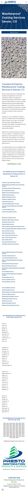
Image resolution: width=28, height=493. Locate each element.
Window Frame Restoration (8, 305)
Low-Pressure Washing (7, 257)
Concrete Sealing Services (8, 209)
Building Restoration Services (9, 197)
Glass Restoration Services (8, 233)
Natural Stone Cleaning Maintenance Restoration (13, 268)
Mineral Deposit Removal (8, 263)
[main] (14, 16)
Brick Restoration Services (8, 190)
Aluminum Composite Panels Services (11, 182)
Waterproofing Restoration (8, 296)
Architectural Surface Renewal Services (11, 188)
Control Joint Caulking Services (9, 211)
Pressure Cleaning (6, 279)
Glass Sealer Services (7, 239)
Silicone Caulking (6, 289)
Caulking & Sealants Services (9, 199)
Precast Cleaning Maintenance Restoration (12, 273)
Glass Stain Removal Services (9, 241)
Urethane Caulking (6, 294)
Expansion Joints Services (8, 222)
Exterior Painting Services (8, 224)
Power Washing (6, 271)
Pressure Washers (6, 281)
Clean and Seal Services (7, 201)
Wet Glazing (5, 300)
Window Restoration (7, 303)
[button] (1, 2)
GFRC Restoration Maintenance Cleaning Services (14, 228)
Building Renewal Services (8, 194)
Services (13, 255)
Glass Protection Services (8, 230)
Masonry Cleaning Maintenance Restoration (12, 260)
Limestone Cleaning (6, 255)
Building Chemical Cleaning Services (10, 192)
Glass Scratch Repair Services (9, 237)
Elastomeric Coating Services (9, 217)
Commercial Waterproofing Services (10, 203)
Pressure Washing (6, 287)
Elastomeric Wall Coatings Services (10, 219)
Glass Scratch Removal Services (10, 235)
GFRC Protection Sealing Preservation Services (13, 226)
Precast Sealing (6, 277)
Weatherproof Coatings (7, 298)
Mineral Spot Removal (7, 265)
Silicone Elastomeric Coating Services (11, 292)
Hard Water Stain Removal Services (10, 244)
